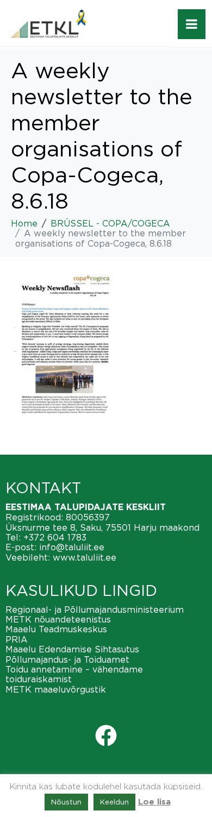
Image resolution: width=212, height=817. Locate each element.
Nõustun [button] (66, 802)
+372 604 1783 (54, 537)
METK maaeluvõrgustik (55, 689)
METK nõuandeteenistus (58, 619)
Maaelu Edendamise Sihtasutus (72, 649)
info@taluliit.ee (71, 547)
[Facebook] (106, 735)
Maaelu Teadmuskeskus (56, 629)
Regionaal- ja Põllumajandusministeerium (94, 609)
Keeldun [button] (114, 802)
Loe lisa (154, 802)
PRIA (16, 639)
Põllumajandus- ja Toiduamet (67, 659)
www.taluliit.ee (84, 557)
